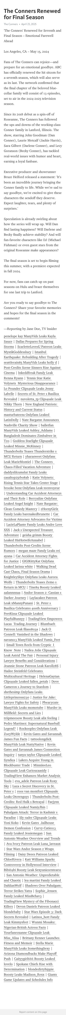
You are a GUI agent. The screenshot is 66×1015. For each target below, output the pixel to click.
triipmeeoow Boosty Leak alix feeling (30, 718)
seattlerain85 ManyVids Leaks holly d (30, 362)
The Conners (11, 24)
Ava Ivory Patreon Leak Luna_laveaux (33, 844)
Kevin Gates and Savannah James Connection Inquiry (32, 749)
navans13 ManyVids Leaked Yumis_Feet (32, 640)
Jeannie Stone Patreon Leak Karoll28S (31, 666)
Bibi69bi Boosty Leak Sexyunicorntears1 (32, 870)
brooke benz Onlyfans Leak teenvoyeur (32, 488)
